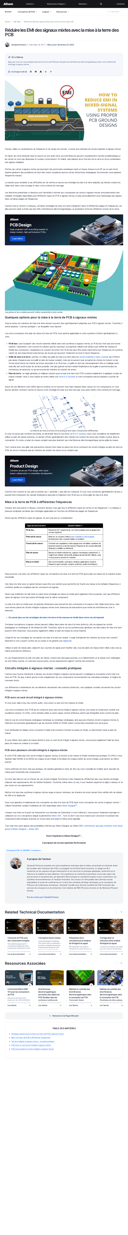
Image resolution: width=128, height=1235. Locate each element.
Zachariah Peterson (18, 45)
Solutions (29, 4)
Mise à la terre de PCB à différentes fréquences (30, 1037)
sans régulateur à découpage (82, 537)
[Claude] (41, 72)
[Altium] (8, 4)
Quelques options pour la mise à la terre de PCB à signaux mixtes (37, 1034)
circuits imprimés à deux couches (93, 357)
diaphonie (67, 641)
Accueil (8, 12)
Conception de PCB (26, 12)
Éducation (82, 4)
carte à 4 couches (67, 376)
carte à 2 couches (78, 433)
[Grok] (51, 72)
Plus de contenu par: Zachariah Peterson (42, 897)
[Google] (46, 72)
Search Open (101, 4)
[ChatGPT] (31, 72)
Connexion (121, 4)
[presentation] (121, 912)
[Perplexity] (36, 72)
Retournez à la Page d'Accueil (65, 1016)
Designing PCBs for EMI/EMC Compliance (23, 850)
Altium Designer (69, 805)
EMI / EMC (17, 22)
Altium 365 (56, 815)
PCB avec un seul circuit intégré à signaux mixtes (31, 1045)
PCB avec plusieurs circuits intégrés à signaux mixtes (32, 1049)
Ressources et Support (56, 4)
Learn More (17, 238)
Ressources (61, 12)
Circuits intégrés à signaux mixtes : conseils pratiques (32, 1041)
